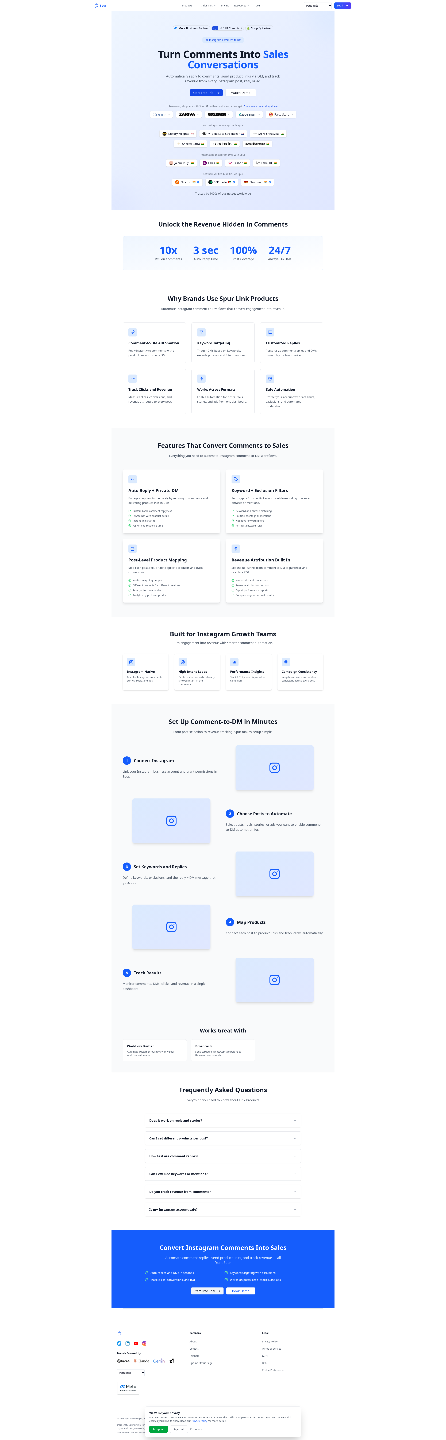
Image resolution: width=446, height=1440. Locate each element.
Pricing (225, 5)
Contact (194, 1348)
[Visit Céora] (161, 114)
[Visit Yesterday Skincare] (219, 114)
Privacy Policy (270, 1341)
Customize (196, 1429)
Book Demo (240, 1291)
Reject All (179, 1429)
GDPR (265, 1355)
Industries (207, 5)
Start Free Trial (203, 93)
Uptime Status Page (201, 1363)
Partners (194, 1355)
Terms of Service (271, 1348)
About (193, 1341)
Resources (240, 5)
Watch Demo (240, 93)
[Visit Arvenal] (249, 114)
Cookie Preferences (273, 1370)
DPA (264, 1363)
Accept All (158, 1429)
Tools (257, 5)
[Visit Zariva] (189, 114)
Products (187, 5)
